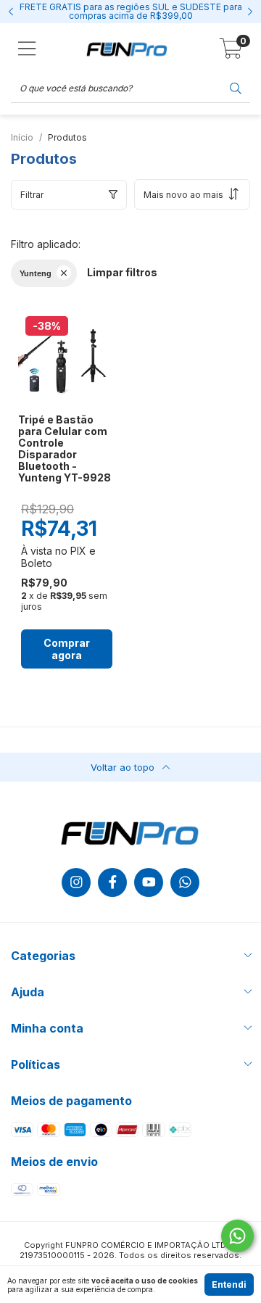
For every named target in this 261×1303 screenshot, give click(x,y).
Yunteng (35, 273)
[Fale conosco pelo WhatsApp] (237, 1236)
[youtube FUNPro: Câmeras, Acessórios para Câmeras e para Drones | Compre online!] (148, 882)
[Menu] (27, 49)
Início (22, 137)
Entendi (229, 1284)
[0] (231, 52)
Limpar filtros (122, 272)
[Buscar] (236, 87)
